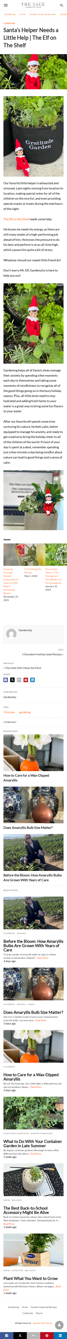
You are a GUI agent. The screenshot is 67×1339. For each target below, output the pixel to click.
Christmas (9, 712)
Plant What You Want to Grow (30, 1278)
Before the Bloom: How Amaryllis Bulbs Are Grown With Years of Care (33, 945)
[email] (33, 1335)
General (21, 933)
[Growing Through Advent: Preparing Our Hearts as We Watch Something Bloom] (23, 565)
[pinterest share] (26, 680)
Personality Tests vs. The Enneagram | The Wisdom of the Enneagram (53, 576)
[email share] (19, 680)
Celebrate (9, 23)
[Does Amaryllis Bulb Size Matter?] (33, 805)
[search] (62, 5)
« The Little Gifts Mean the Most (22, 667)
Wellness (17, 1200)
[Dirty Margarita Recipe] (44, 565)
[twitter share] (12, 680)
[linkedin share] (32, 680)
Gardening (9, 14)
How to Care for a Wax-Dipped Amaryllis (31, 1076)
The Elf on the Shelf (16, 219)
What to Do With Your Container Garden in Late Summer (32, 1143)
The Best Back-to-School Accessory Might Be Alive (26, 1210)
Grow (22, 14)
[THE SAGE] (33, 5)
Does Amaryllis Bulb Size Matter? (28, 827)
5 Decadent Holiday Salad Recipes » (43, 654)
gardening (25, 712)
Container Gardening (16, 1133)
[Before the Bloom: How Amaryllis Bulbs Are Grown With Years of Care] (33, 852)
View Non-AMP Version (42, 1323)
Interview (17, 1270)
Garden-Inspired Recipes (43, 14)
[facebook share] (5, 680)
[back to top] (59, 1325)
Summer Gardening (42, 1133)
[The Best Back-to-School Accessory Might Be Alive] (33, 1179)
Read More (42, 958)
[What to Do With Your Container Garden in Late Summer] (33, 1113)
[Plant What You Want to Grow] (33, 1250)
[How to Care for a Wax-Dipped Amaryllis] (33, 752)
